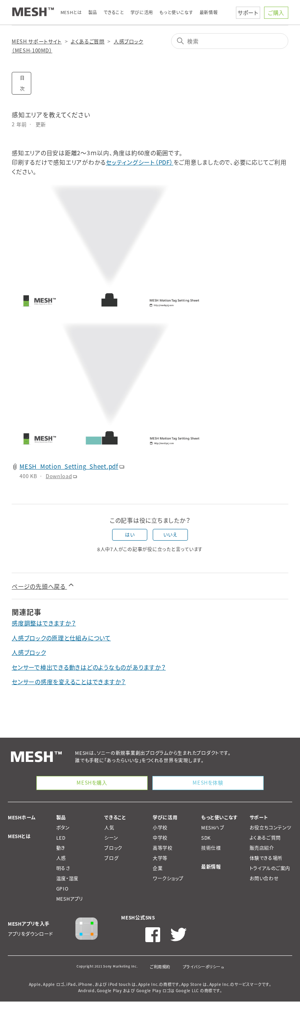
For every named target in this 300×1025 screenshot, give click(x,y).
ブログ (111, 858)
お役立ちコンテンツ (270, 827)
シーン (111, 837)
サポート (248, 12)
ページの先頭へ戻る (39, 586)
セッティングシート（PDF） (139, 162)
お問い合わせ (264, 878)
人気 (109, 827)
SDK (206, 837)
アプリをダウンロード (30, 933)
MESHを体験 (208, 782)
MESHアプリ (69, 898)
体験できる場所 (266, 858)
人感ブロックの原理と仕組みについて (61, 638)
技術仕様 (211, 847)
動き (60, 847)
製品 (61, 817)
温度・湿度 (67, 878)
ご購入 (276, 12)
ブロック (113, 847)
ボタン (63, 827)
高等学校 (162, 847)
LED (61, 837)
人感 (61, 858)
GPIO (62, 888)
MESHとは (19, 836)
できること (115, 817)
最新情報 (211, 866)
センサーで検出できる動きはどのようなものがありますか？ (89, 667)
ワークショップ (168, 878)
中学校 (160, 837)
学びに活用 (165, 817)
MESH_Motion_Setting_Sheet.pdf (69, 466)
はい (129, 534)
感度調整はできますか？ (44, 623)
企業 (157, 868)
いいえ (170, 534)
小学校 (160, 827)
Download (59, 476)
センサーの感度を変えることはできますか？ (69, 681)
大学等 (160, 858)
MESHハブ (213, 827)
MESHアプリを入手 (29, 923)
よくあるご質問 (88, 41)
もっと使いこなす (219, 817)
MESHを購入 (92, 782)
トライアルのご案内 (270, 868)
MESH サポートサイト (37, 41)
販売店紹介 (262, 847)
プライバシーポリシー (202, 966)
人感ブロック (29, 652)
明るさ (63, 868)
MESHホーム (22, 817)
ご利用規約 (160, 966)
